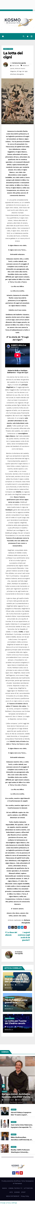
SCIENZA (4, 1091)
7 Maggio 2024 (9, 1100)
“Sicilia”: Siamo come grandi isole (16, 1001)
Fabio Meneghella (23, 1100)
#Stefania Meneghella (17, 74)
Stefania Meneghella (19, 63)
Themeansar (18, 1183)
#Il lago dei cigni (22, 71)
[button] (23, 36)
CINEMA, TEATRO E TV (15, 1188)
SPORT (23, 1192)
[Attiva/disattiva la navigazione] (31, 36)
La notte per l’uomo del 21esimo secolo (15, 1022)
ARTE (11, 1192)
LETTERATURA (28, 1188)
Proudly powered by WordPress (11, 1181)
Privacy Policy (25, 1196)
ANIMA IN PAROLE (8, 48)
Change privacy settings (8, 1203)
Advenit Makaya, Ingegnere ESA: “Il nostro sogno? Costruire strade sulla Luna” (21, 1115)
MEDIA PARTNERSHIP (12, 1196)
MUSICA (4, 1188)
